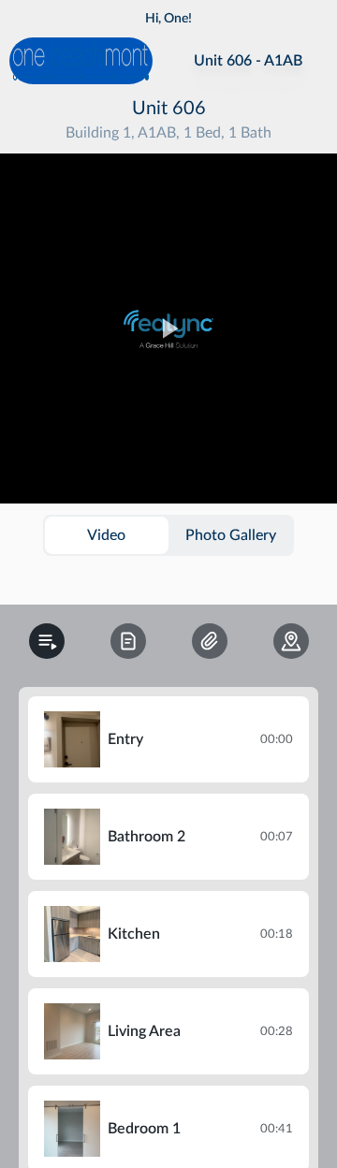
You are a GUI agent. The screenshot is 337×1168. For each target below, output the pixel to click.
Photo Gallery (230, 535)
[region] (168, 328)
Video (106, 535)
